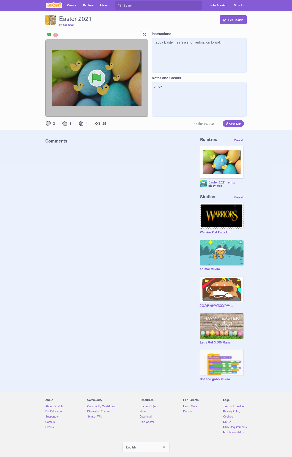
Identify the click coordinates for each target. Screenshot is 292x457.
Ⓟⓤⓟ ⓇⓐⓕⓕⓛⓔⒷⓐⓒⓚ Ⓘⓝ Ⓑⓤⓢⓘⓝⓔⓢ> (217, 306)
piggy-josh (215, 186)
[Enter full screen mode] (144, 34)
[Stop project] (55, 34)
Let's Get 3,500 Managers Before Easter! (217, 342)
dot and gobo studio (215, 379)
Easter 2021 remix (221, 182)
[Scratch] (54, 5)
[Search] (119, 5)
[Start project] (48, 34)
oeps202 (68, 25)
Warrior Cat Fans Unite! (217, 232)
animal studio (210, 269)
